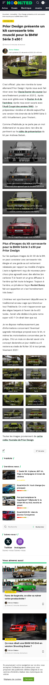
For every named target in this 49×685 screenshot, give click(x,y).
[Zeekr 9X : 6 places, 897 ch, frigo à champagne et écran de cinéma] (9, 475)
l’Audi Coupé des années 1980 (18, 106)
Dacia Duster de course (30, 91)
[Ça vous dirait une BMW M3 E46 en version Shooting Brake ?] (24, 626)
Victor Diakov (14, 50)
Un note (41, 451)
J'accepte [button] (29, 679)
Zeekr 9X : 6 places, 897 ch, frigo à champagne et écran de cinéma (31, 474)
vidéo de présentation (29, 131)
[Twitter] (8, 545)
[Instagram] (20, 545)
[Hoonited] (19, 2)
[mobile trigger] (5, 2)
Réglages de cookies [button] (12, 679)
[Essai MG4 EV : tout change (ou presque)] (9, 489)
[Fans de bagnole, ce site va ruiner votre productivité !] (24, 579)
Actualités (8, 21)
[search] (37, 3)
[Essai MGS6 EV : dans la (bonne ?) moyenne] (9, 515)
